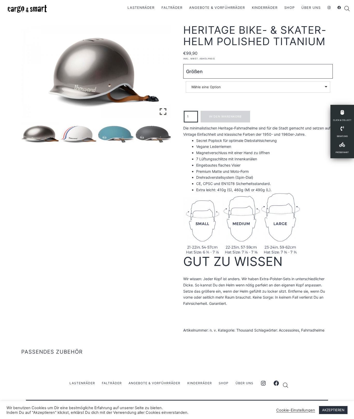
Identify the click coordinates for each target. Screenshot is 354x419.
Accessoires (289, 330)
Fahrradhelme (312, 330)
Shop (289, 7)
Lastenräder (141, 7)
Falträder (171, 7)
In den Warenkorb (225, 116)
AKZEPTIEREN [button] (333, 410)
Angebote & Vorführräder (217, 7)
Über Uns (311, 7)
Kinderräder (265, 7)
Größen (194, 71)
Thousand (244, 330)
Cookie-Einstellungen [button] (295, 410)
